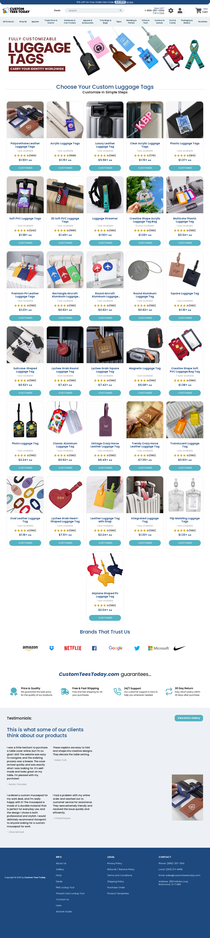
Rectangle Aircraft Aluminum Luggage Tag (65, 297)
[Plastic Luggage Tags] (184, 119)
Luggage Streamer (105, 218)
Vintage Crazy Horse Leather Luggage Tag (105, 445)
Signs (118, 21)
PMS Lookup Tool (65, 887)
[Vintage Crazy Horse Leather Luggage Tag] (105, 419)
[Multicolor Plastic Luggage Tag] (184, 194)
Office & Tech (145, 21)
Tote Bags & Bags (105, 21)
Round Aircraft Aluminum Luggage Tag (105, 297)
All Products (8, 21)
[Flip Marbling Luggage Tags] (184, 494)
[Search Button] (120, 10)
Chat (161, 13)
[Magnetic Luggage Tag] (145, 344)
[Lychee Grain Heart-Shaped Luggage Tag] (65, 494)
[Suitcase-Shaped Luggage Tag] (25, 344)
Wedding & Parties (131, 21)
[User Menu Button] (171, 10)
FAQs (59, 875)
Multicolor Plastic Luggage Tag (184, 220)
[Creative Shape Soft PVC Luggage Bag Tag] (184, 344)
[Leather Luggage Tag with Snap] (105, 494)
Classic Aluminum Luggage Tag (65, 445)
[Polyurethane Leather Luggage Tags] (25, 119)
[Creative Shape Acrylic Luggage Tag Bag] (145, 194)
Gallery (60, 869)
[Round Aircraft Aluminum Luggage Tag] (105, 269)
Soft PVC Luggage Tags (25, 218)
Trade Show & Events (50, 21)
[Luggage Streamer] (105, 194)
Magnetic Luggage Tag (145, 368)
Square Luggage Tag (185, 293)
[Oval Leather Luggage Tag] (25, 494)
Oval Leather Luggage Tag (25, 520)
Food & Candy (172, 21)
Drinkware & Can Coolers (70, 21)
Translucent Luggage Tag (184, 445)
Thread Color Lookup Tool (70, 893)
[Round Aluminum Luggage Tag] (145, 269)
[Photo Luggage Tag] (25, 419)
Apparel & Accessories (87, 21)
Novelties (202, 21)
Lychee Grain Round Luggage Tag (65, 370)
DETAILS (129, 2)
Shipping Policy (115, 881)
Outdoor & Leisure (159, 21)
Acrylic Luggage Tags (65, 143)
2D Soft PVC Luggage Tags (65, 220)
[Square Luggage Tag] (184, 269)
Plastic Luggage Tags (185, 143)
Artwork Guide (64, 911)
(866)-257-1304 (175, 863)
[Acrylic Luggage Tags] (65, 119)
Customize (25, 168)
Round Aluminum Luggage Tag (145, 295)
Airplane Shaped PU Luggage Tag (105, 594)
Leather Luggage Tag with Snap (105, 520)
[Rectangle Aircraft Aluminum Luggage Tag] (65, 269)
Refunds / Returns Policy (120, 869)
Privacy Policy (114, 863)
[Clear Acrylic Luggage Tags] (145, 119)
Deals (57, 10)
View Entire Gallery (189, 718)
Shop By (23, 21)
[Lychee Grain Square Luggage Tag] (105, 344)
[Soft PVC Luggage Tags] (25, 194)
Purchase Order (116, 887)
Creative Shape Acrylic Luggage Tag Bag (145, 220)
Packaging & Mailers (187, 21)
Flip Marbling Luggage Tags (185, 520)
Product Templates (118, 893)
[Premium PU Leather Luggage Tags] (25, 269)
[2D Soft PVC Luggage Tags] (65, 194)
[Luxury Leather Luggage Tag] (105, 119)
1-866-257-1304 (154, 10)
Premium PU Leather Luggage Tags (25, 295)
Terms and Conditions (119, 875)
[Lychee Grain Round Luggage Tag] (65, 344)
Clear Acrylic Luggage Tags (145, 145)
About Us (61, 863)
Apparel (35, 21)
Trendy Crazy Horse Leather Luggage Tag (144, 445)
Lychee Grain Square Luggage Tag (105, 370)
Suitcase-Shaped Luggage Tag (25, 370)
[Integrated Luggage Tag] (145, 494)
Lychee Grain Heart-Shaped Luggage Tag (65, 520)
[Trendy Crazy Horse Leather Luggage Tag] (145, 419)
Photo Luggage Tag (25, 443)
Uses (58, 905)
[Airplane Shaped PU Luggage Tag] (105, 569)
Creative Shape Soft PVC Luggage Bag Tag (185, 370)
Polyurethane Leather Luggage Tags (25, 145)
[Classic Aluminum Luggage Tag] (65, 419)
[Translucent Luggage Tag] (184, 419)
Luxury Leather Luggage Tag (105, 145)
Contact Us (62, 899)
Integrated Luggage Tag (145, 520)
